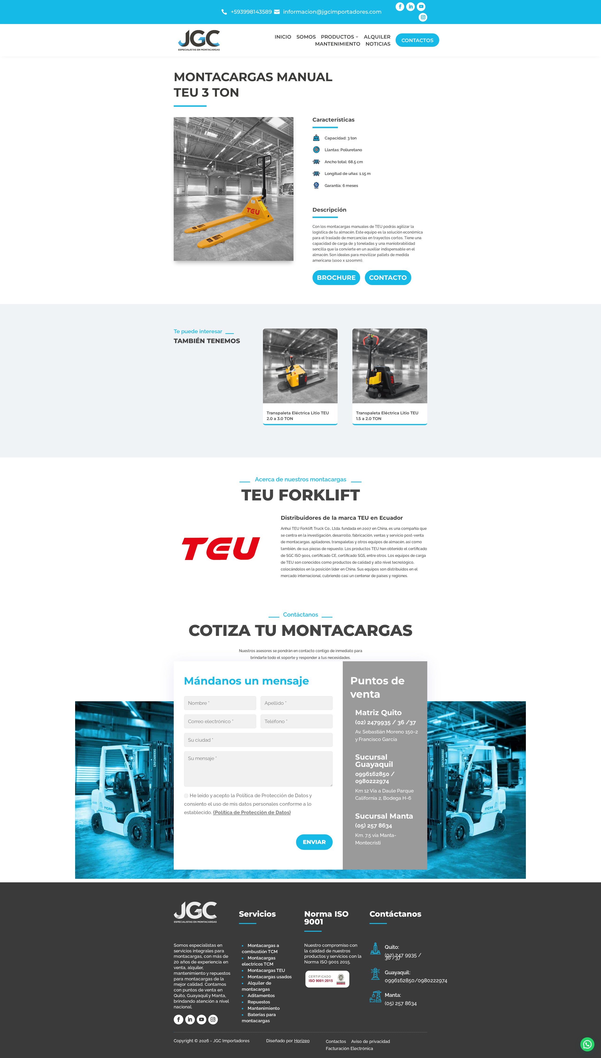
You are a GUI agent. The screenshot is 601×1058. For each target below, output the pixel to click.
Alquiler (377, 37)
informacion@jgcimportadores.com (332, 11)
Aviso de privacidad (370, 1041)
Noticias (378, 44)
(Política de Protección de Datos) (252, 812)
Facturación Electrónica (349, 1048)
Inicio (283, 37)
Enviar (314, 842)
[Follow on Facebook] (400, 6)
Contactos (417, 40)
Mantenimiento (337, 44)
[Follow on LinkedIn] (410, 6)
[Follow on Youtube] (421, 6)
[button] (587, 1044)
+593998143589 (251, 11)
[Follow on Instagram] (423, 17)
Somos (306, 37)
